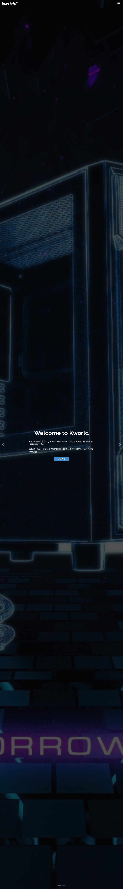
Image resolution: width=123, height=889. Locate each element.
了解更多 (61, 459)
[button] (3, 444)
